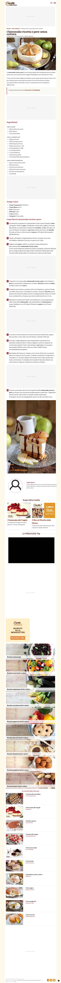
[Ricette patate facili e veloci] (30, 788)
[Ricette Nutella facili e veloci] (30, 755)
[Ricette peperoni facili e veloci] (30, 723)
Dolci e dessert (16, 28)
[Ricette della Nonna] (11, 5)
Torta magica (30, 888)
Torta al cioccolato (31, 848)
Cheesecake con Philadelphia (32, 90)
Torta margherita (31, 901)
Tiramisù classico (31, 821)
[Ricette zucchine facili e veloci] (30, 707)
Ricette (9, 28)
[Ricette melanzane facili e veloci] (30, 691)
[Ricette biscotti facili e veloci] (30, 739)
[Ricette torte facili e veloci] (30, 675)
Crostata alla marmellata (33, 794)
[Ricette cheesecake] (30, 658)
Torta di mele (30, 861)
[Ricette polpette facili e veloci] (30, 772)
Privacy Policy (19, 980)
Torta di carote (30, 915)
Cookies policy (24, 980)
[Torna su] (58, 980)
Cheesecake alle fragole (17, 520)
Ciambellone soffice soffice (34, 874)
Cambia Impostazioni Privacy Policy (34, 980)
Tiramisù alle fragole (32, 834)
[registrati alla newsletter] (18, 641)
